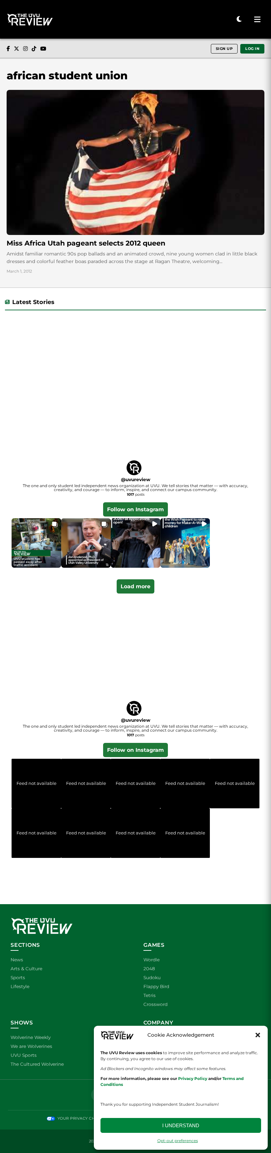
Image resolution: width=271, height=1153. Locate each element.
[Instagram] (25, 48)
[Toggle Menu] (257, 19)
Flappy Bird (156, 986)
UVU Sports (24, 1055)
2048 (149, 968)
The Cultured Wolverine (37, 1064)
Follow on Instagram (135, 509)
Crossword (155, 1004)
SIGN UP (224, 48)
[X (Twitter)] (16, 48)
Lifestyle (20, 986)
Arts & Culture (26, 968)
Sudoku (152, 977)
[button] (257, 1035)
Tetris (149, 995)
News (17, 959)
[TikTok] (34, 48)
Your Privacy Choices (82, 1118)
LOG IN (252, 48)
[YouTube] (43, 48)
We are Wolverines (31, 1046)
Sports (18, 977)
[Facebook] (8, 48)
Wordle (151, 959)
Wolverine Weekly (31, 1037)
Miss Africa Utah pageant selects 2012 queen (86, 243)
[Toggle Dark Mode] (239, 19)
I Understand (180, 1125)
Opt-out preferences (177, 1140)
